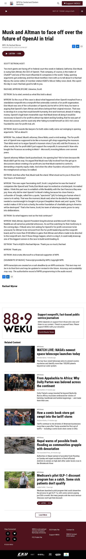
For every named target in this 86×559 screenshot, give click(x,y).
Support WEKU (54, 535)
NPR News (40, 347)
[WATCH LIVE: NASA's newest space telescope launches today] (19, 354)
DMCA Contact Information (71, 535)
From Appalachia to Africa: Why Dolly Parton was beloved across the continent (59, 382)
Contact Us (70, 530)
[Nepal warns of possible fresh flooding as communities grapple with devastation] (19, 445)
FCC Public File (37, 537)
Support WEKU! (73, 3)
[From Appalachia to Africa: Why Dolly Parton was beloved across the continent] (19, 382)
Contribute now (46, 332)
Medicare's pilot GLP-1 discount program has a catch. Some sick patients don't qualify (58, 479)
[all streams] (82, 11)
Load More (43, 515)
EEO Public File (54, 530)
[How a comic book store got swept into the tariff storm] (19, 417)
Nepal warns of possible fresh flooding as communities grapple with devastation (59, 445)
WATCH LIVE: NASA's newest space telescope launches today (58, 352)
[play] (6, 11)
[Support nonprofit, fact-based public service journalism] (17, 323)
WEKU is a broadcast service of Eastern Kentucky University (39, 531)
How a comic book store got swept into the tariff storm (55, 415)
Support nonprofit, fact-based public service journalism (59, 316)
